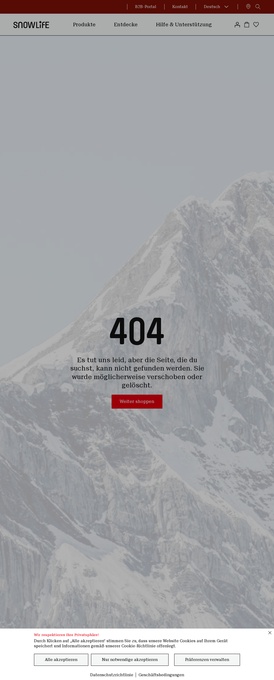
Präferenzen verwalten (207, 659)
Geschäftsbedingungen (161, 675)
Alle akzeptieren (61, 659)
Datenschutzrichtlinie (111, 675)
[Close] (270, 633)
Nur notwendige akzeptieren (130, 659)
